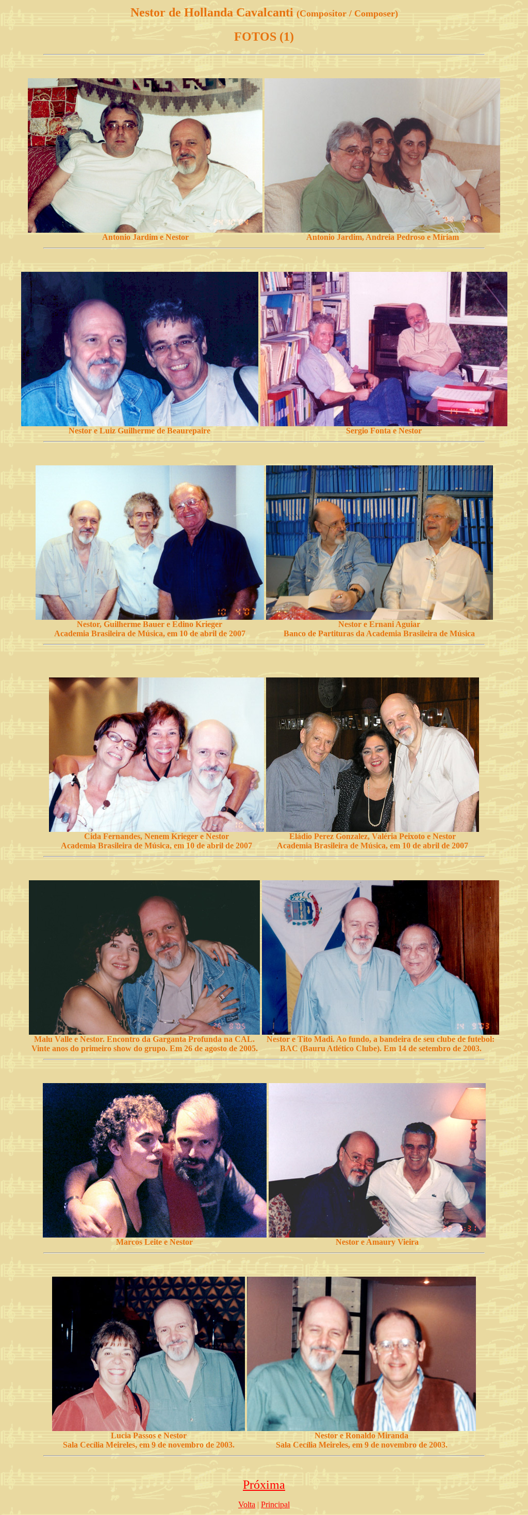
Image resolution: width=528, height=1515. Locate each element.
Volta (246, 1504)
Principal (275, 1504)
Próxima (264, 1484)
